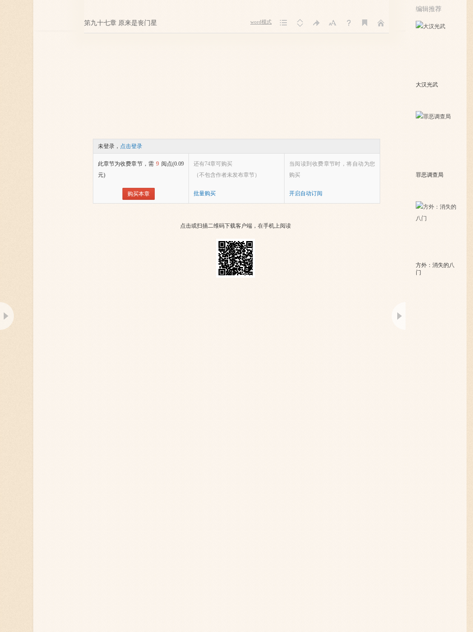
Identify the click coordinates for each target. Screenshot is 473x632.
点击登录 (131, 146)
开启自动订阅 (305, 193)
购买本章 (138, 194)
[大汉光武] (436, 50)
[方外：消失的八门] (436, 230)
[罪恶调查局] (436, 140)
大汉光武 (427, 84)
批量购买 (205, 193)
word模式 (261, 22)
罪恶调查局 (429, 175)
